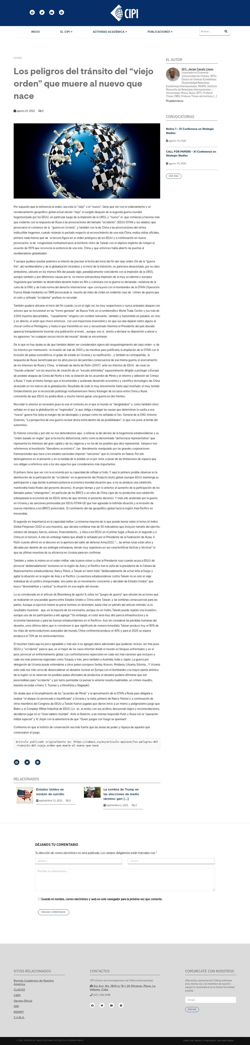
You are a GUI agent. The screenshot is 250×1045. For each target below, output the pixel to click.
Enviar (192, 1009)
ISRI (16, 1006)
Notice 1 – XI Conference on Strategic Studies (190, 130)
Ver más (174, 176)
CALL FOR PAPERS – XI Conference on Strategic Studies (191, 153)
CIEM (17, 995)
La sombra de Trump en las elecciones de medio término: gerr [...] (121, 794)
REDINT (19, 1012)
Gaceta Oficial (23, 1000)
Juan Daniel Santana (225, 1041)
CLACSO (19, 989)
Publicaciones (159, 32)
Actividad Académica (109, 32)
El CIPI (65, 32)
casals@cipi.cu (175, 101)
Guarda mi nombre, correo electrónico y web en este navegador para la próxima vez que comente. (101, 899)
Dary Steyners (196, 1041)
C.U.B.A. (19, 1017)
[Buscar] (226, 32)
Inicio (35, 32)
